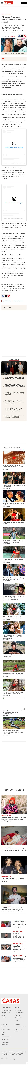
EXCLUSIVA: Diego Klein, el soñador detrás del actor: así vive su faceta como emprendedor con (13, 909)
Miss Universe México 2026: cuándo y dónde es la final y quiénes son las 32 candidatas (15, 393)
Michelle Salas (7, 301)
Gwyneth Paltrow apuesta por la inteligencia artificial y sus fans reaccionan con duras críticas (13, 409)
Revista (24, 2)
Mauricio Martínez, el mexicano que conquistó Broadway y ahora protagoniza (14, 416)
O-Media (4, 1024)
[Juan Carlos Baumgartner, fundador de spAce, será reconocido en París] (6, 935)
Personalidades (6, 14)
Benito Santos (18, 301)
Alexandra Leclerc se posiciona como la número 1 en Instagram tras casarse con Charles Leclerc (19, 924)
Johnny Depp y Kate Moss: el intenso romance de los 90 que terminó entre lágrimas (13, 879)
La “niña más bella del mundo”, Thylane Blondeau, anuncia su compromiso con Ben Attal (19, 959)
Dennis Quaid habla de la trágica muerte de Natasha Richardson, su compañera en (19, 948)
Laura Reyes (12, 36)
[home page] (8, 2)
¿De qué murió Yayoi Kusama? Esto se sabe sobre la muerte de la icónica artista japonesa (13, 819)
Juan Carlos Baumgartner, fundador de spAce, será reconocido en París (18, 936)
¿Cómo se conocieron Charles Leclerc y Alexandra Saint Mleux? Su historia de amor (13, 850)
